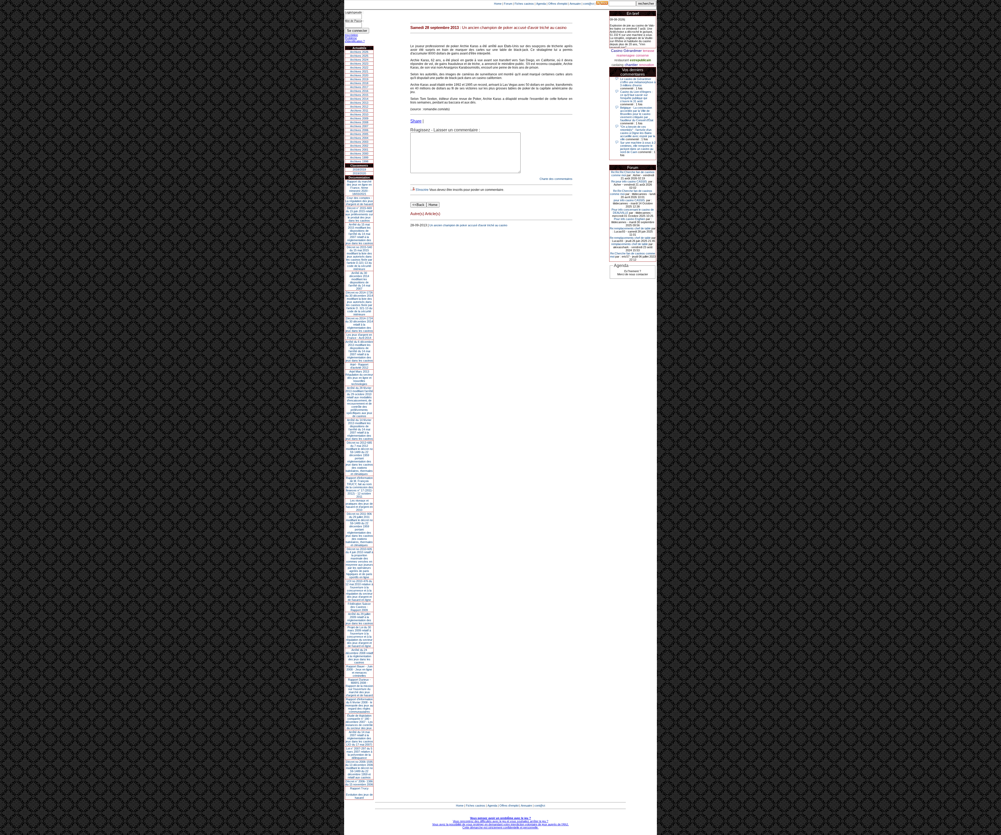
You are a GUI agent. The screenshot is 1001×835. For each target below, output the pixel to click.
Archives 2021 (359, 71)
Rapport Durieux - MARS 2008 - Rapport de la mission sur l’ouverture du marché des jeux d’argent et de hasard (359, 687)
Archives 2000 (359, 153)
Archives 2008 (359, 122)
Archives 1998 (359, 161)
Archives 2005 (359, 134)
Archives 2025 (359, 55)
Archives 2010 (359, 114)
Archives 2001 (359, 149)
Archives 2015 (359, 94)
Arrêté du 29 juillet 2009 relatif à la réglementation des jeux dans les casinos (359, 618)
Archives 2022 (359, 67)
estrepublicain (640, 60)
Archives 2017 (359, 87)
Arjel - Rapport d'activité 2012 (359, 366)
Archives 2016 (359, 91)
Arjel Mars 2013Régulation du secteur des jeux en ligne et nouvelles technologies (359, 378)
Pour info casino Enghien (629, 219)
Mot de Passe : (354, 20)
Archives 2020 (359, 75)
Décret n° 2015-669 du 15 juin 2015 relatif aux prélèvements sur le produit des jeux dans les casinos (359, 214)
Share (416, 121)
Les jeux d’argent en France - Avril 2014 (359, 336)
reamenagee (626, 55)
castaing (618, 65)
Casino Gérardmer (626, 50)
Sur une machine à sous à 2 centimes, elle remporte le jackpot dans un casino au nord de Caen (638, 147)
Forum (508, 3)
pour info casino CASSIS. (629, 200)
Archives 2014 (359, 98)
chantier (631, 65)
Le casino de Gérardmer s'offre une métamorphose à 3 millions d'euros (638, 82)
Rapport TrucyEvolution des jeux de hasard (359, 793)
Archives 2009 (359, 118)
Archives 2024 (359, 59)
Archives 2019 (359, 79)
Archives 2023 (359, 63)
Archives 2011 (359, 110)
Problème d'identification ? (355, 39)
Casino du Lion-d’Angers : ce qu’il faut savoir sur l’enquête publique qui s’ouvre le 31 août (636, 96)
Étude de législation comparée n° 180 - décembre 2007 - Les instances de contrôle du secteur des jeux (359, 722)
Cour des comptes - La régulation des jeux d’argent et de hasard (359, 201)
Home (498, 3)
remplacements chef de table (629, 244)
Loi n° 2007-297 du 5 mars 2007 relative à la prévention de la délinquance (359, 753)
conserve (642, 55)
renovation (646, 65)
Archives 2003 (359, 141)
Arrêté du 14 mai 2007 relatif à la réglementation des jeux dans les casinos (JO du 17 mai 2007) (359, 738)
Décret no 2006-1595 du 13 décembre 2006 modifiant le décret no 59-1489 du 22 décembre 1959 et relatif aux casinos (359, 769)
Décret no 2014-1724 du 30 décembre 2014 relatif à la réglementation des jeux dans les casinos (359, 324)
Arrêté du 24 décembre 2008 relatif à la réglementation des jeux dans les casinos (359, 656)
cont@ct (588, 3)
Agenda (541, 3)
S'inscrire (422, 190)
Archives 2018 (359, 83)
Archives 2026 (359, 51)
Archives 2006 (359, 130)
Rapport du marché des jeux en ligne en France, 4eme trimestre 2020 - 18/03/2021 (359, 188)
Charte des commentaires (556, 178)
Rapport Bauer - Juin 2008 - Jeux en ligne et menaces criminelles (359, 671)
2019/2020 (359, 173)
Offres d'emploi (557, 3)
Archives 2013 (359, 102)
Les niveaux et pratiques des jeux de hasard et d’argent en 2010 (359, 505)
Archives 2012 (359, 106)
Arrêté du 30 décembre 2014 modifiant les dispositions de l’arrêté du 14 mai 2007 (359, 280)
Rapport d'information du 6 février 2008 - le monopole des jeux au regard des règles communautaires (359, 705)
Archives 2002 (359, 145)
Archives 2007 (359, 126)
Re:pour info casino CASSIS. (629, 181)
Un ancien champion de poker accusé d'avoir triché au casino (468, 225)
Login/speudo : (354, 12)
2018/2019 (359, 169)
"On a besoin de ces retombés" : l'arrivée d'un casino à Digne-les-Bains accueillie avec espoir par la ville (637, 133)
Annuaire (575, 3)
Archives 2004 (359, 137)
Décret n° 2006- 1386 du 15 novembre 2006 (359, 783)
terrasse (648, 51)
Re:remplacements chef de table (630, 228)
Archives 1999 (359, 157)
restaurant (621, 60)
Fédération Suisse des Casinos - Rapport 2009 (359, 607)
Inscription (351, 34)
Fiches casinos (524, 3)
